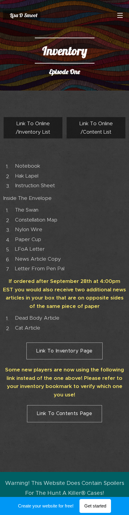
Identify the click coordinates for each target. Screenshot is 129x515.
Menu (120, 15)
